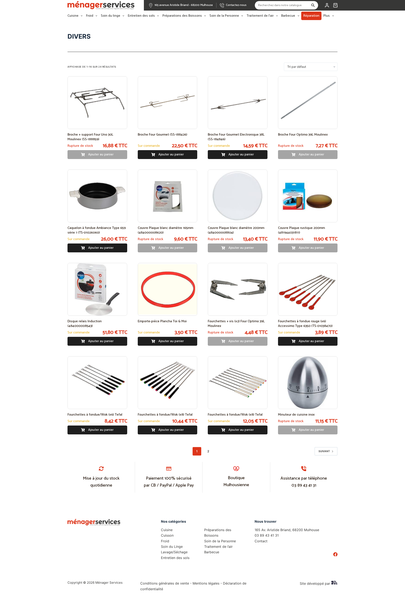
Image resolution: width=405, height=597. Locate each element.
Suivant (324, 451)
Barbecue (288, 15)
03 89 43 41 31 (304, 485)
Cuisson (167, 535)
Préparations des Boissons (182, 15)
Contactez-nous (236, 5)
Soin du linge (110, 15)
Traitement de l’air (260, 15)
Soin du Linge (172, 546)
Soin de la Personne (224, 15)
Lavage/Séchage (174, 552)
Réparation (311, 16)
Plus (326, 15)
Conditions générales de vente (164, 583)
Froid (89, 15)
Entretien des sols (141, 15)
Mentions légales (206, 583)
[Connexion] (327, 5)
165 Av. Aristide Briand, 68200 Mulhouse (287, 530)
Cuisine (73, 15)
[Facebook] (335, 554)
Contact (261, 541)
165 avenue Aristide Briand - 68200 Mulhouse (184, 5)
